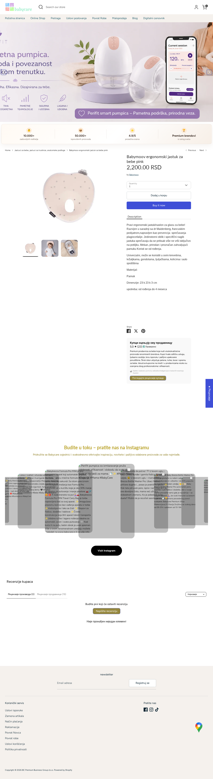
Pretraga (56, 18)
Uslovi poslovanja (76, 18)
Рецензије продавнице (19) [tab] (51, 594)
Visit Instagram (106, 550)
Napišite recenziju (106, 611)
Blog (135, 18)
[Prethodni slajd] (3, 72)
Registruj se (142, 683)
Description (134, 216)
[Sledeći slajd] (209, 72)
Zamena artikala (14, 716)
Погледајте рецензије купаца (148, 378)
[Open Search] (40, 7)
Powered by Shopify (63, 770)
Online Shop (37, 18)
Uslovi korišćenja (15, 743)
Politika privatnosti (16, 749)
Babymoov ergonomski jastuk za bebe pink (88, 150)
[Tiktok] (157, 710)
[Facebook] (146, 710)
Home (7, 150)
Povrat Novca (13, 732)
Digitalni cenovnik (154, 18)
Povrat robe (11, 738)
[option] (69, 197)
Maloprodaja (119, 18)
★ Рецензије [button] (209, 393)
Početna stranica (15, 18)
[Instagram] (151, 710)
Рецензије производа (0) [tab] (21, 594)
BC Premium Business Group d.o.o (37, 770)
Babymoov (134, 175)
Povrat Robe (99, 18)
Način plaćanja (13, 721)
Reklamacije (12, 727)
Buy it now (159, 205)
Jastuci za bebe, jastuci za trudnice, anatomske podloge (39, 150)
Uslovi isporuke (14, 710)
